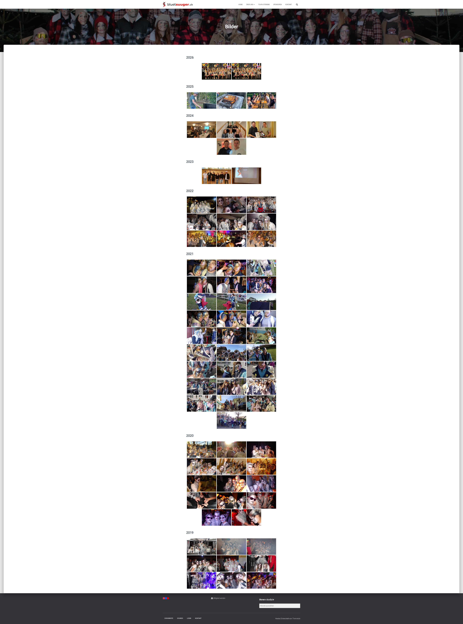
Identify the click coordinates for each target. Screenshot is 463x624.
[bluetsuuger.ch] (177, 4)
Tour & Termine (264, 4)
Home (240, 4)
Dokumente (169, 618)
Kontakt (288, 4)
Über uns (249, 4)
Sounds (180, 618)
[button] (254, 4)
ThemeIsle (296, 619)
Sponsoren (277, 4)
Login (189, 618)
